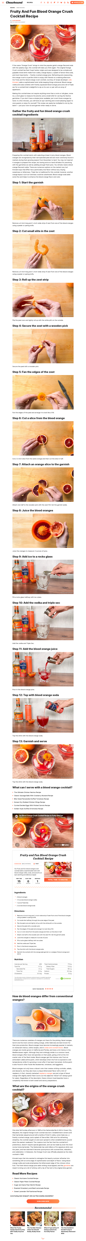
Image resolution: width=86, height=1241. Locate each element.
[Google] (65, 3)
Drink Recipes (21, 7)
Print (37, 863)
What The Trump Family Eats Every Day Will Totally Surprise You (17, 1230)
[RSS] (68, 3)
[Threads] (51, 3)
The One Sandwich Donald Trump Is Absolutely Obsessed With (68, 1230)
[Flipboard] (55, 3)
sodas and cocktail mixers (53, 1048)
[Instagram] (48, 3)
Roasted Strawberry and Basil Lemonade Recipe (31, 1188)
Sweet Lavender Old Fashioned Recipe (28, 1191)
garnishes (67, 1165)
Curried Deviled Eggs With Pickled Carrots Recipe (32, 805)
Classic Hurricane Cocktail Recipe (26, 1178)
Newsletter (78, 2)
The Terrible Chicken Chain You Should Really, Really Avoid (34, 1229)
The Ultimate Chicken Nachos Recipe (27, 792)
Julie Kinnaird (16, 20)
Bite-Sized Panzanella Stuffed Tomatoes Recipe (31, 799)
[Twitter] (45, 3)
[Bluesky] (61, 3)
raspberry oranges (46, 1073)
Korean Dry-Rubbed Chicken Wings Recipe (29, 802)
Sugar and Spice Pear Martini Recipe (27, 1185)
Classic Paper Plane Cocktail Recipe (27, 1182)
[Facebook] (41, 3)
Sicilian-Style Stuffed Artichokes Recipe (28, 809)
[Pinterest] (58, 3)
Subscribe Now (43, 1201)
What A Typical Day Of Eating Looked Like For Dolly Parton (51, 1229)
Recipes (30, 2)
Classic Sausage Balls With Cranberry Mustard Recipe (33, 795)
